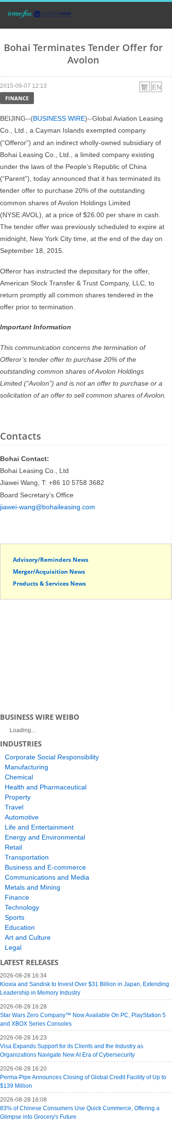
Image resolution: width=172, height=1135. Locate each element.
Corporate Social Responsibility (52, 757)
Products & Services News (49, 583)
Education (20, 927)
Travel (14, 807)
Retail (13, 847)
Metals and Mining (32, 887)
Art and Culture (28, 937)
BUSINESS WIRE (59, 118)
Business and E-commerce (45, 867)
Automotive (22, 817)
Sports (14, 917)
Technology (22, 907)
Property (18, 797)
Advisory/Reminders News (50, 560)
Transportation (27, 857)
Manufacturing (26, 767)
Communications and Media (47, 877)
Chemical (19, 777)
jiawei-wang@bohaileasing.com (47, 507)
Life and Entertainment (39, 827)
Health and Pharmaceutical (45, 787)
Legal (13, 947)
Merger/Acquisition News (49, 572)
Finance (17, 98)
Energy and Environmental (45, 837)
